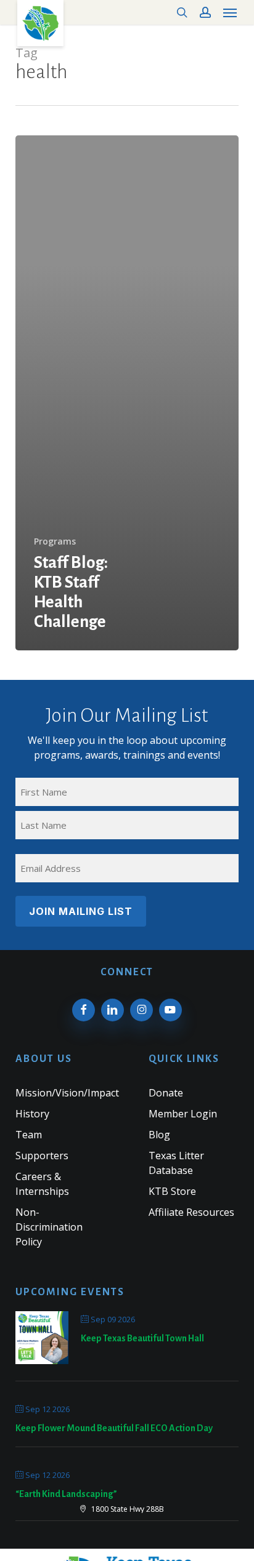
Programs (55, 541)
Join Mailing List (81, 911)
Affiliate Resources (191, 1212)
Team (28, 1134)
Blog (159, 1134)
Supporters (41, 1155)
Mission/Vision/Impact (67, 1093)
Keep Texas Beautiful (40, 23)
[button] (230, 12)
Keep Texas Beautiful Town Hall (142, 1338)
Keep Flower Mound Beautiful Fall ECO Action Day (114, 1428)
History (32, 1113)
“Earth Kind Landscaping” (66, 1494)
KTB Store (172, 1191)
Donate (166, 1093)
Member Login (183, 1113)
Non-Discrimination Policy (49, 1226)
